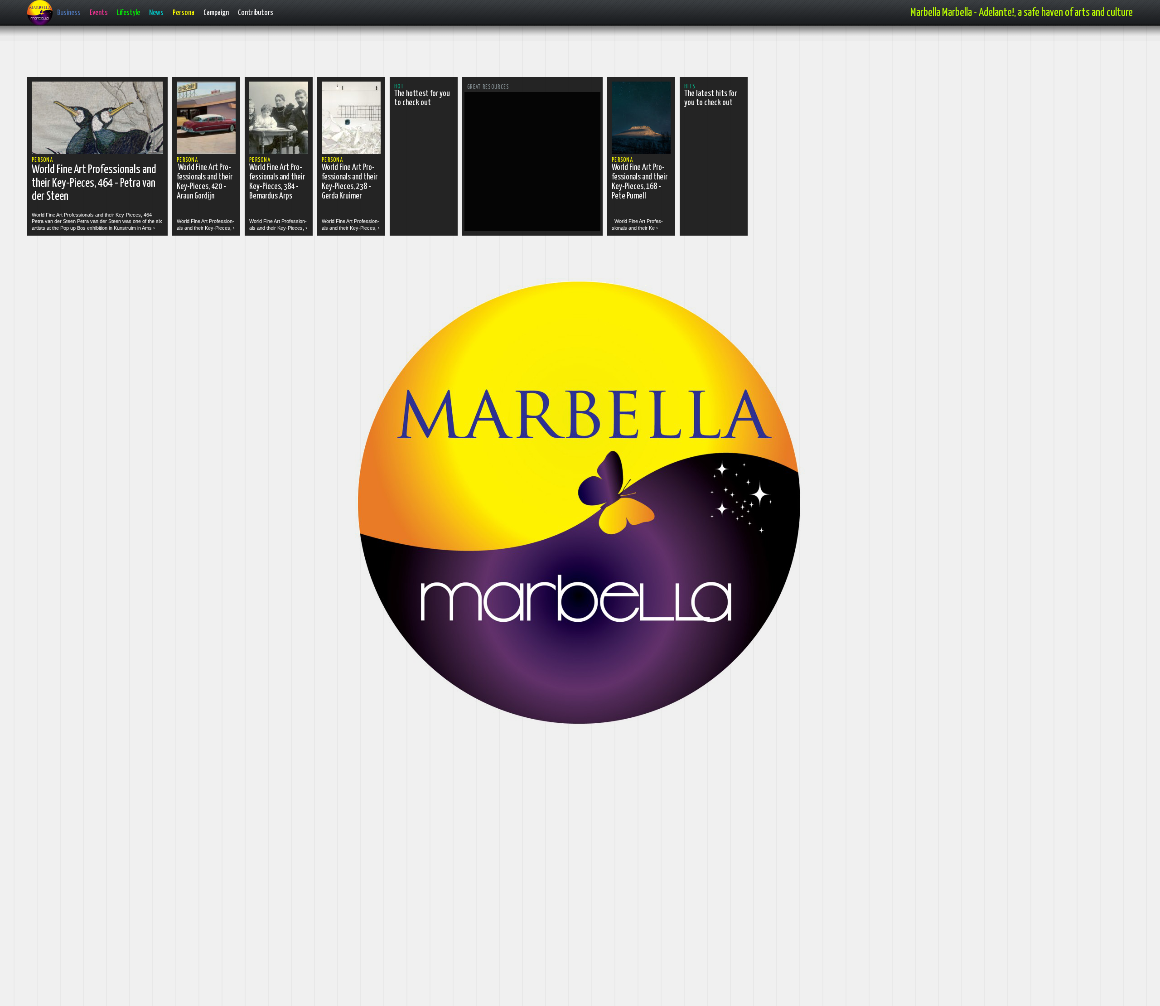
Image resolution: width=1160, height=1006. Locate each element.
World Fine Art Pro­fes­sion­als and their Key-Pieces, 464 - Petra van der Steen (94, 183)
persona (42, 160)
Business (69, 13)
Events (99, 13)
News (156, 13)
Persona (183, 13)
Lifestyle (128, 13)
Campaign (216, 13)
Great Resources (488, 87)
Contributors (255, 13)
